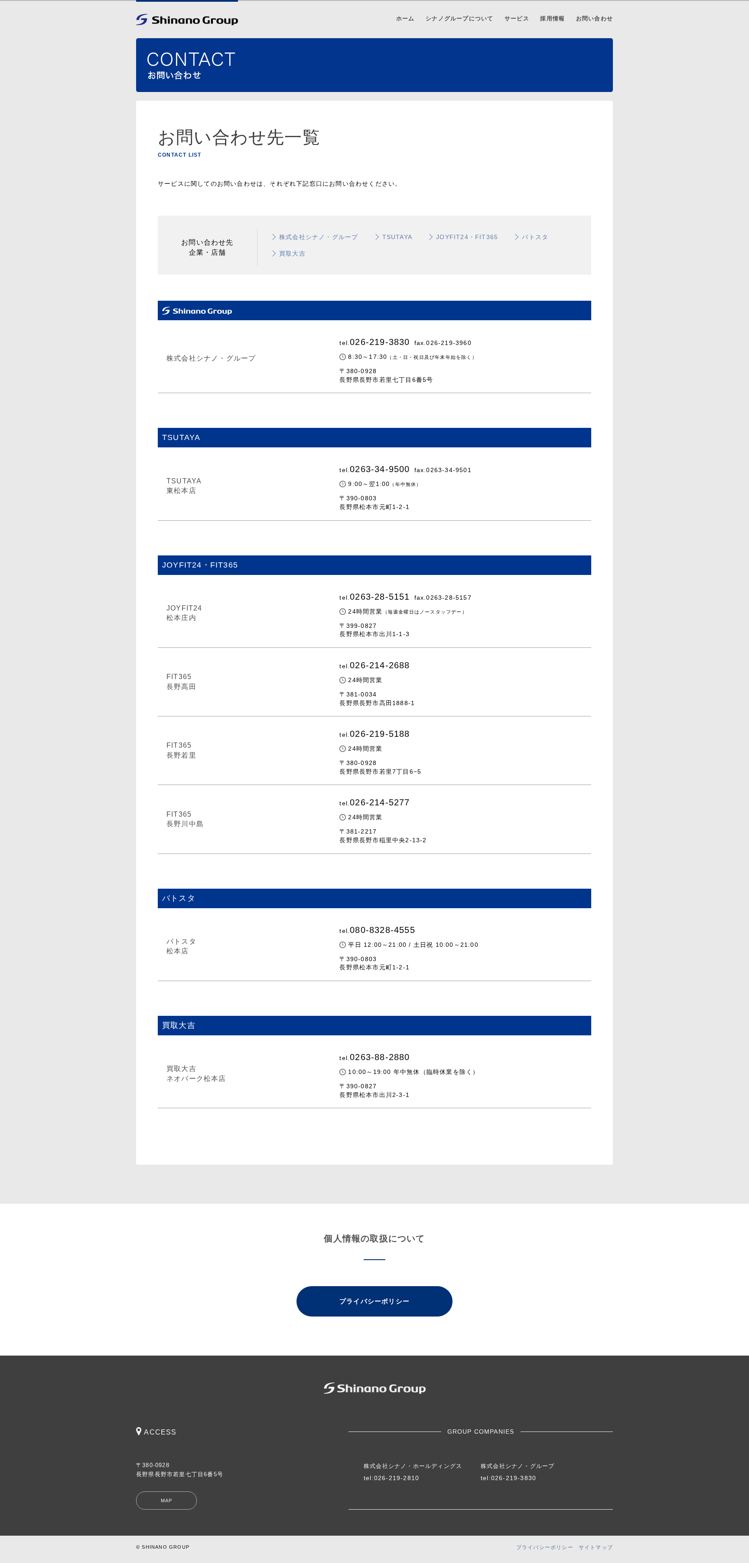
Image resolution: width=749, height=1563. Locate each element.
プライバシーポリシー (374, 1301)
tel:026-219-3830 (508, 1477)
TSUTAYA (397, 236)
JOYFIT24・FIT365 (467, 236)
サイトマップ (596, 1547)
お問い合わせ (594, 18)
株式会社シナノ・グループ (318, 236)
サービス (517, 18)
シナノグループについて (459, 18)
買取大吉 (292, 253)
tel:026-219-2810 (391, 1477)
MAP (167, 1500)
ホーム (405, 18)
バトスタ (535, 236)
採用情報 (552, 18)
